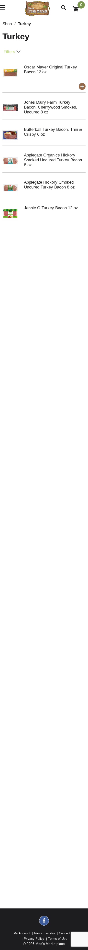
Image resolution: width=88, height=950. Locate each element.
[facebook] (44, 923)
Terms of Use (57, 938)
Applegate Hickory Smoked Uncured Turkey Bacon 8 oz (49, 184)
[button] (82, 86)
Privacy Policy (34, 938)
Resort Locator (44, 933)
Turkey (24, 24)
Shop (7, 24)
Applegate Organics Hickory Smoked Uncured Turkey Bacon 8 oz (53, 160)
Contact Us (67, 933)
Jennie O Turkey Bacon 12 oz (51, 208)
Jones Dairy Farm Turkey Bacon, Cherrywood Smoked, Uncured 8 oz (50, 107)
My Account (21, 933)
